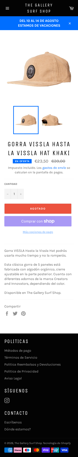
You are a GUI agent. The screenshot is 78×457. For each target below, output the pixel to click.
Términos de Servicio (20, 357)
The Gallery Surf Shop (39, 8)
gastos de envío (54, 168)
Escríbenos (13, 422)
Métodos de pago (17, 350)
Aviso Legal (13, 378)
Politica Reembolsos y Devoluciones (32, 364)
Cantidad (10, 183)
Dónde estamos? (17, 429)
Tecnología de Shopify (57, 443)
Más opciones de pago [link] (38, 232)
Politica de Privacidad (21, 371)
